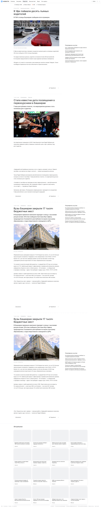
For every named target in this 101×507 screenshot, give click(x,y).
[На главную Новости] (6, 1)
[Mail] (2, 1)
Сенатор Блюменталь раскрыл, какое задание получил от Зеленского (76, 61)
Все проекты (14, 506)
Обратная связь (91, 506)
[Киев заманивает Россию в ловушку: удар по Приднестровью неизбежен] (78, 476)
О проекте (52, 506)
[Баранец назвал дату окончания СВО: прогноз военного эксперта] (22, 439)
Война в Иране (27, 4)
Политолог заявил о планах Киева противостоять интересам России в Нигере (75, 218)
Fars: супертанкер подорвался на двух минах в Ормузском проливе (76, 48)
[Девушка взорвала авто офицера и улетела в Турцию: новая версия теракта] (78, 457)
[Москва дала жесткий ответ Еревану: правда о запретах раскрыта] (41, 457)
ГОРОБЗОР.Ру (23, 205)
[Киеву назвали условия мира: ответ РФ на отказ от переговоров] (22, 457)
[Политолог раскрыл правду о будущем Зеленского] (41, 439)
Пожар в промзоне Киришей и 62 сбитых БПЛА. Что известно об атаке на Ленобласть (75, 221)
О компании (6, 506)
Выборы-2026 (19, 4)
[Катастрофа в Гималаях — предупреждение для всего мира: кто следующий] (78, 439)
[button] (36, 33)
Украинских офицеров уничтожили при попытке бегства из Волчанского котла (74, 55)
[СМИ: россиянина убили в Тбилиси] (60, 476)
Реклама (9, 506)
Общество (33, 8)
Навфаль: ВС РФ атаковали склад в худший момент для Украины (75, 58)
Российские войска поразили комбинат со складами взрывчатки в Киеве (75, 208)
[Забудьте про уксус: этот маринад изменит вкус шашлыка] (60, 495)
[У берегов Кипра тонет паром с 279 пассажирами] (78, 495)
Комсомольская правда (25, 8)
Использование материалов (82, 506)
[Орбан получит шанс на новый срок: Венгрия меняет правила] (60, 439)
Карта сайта (97, 506)
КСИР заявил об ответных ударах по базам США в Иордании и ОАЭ (75, 215)
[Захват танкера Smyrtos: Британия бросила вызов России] (22, 495)
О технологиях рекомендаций (60, 506)
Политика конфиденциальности (71, 506)
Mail (2, 506)
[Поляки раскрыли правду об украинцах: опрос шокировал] (22, 476)
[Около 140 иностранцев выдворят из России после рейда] (41, 495)
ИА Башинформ (24, 97)
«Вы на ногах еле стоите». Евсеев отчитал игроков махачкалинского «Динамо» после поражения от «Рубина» (75, 212)
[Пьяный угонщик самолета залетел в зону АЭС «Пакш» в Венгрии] (41, 476)
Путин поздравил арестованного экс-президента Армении (74, 51)
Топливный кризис (42, 4)
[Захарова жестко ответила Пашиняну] (60, 457)
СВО (34, 4)
